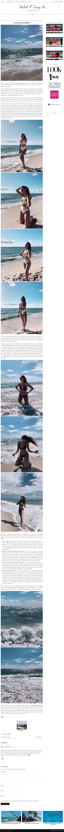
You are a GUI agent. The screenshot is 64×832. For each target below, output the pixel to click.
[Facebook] (57, 1)
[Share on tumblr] (9, 734)
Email (2, 790)
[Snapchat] (59, 1)
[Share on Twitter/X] (7, 734)
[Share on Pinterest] (8, 734)
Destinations (10, 1)
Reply (3, 762)
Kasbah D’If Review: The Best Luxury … (21, 731)
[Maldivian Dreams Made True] (32, 817)
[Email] (60, 1)
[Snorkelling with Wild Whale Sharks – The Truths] (53, 817)
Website (2, 795)
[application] (54, 28)
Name (2, 785)
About (30, 1)
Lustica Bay (39, 737)
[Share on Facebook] (5, 734)
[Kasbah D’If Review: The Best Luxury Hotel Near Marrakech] (22, 726)
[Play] (47, 32)
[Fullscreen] (61, 32)
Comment (3, 771)
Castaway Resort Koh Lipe (8, 737)
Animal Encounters (21, 1)
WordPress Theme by (56, 830)
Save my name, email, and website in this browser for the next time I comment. (21, 801)
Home (3, 1)
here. (16, 713)
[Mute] (59, 32)
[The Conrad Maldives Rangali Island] (11, 817)
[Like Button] (2, 717)
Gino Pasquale (7, 746)
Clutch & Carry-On (32, 7)
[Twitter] (54, 1)
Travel (26, 20)
